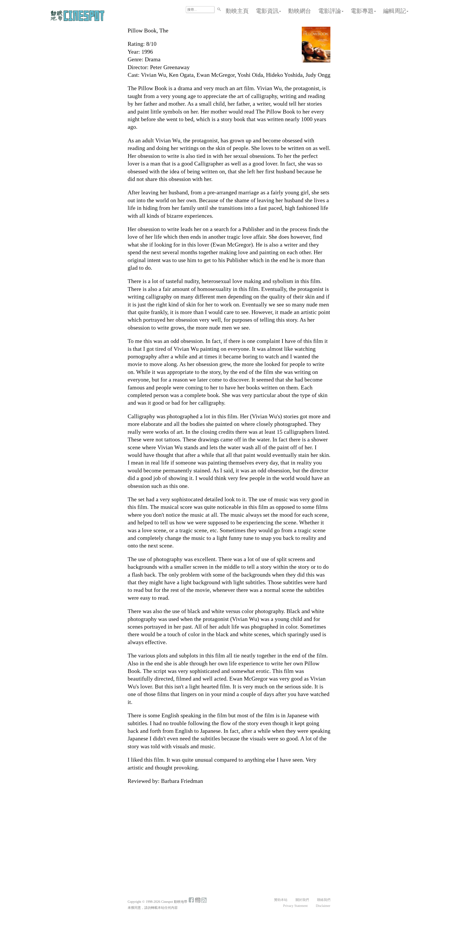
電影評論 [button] (329, 11)
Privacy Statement (295, 906)
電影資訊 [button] (267, 11)
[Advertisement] (229, 824)
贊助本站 (280, 900)
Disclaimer (323, 906)
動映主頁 (237, 11)
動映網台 (299, 11)
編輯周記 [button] (394, 11)
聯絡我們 (323, 900)
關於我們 (302, 900)
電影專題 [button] (362, 11)
